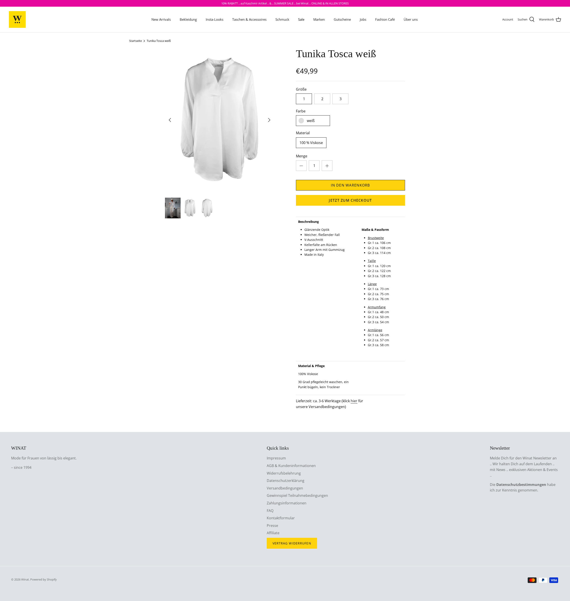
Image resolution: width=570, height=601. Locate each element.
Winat (25, 579)
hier (354, 400)
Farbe (300, 111)
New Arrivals (161, 19)
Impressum (276, 458)
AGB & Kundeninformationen (291, 465)
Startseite (135, 41)
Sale (301, 19)
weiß (311, 120)
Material (303, 132)
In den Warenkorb (350, 185)
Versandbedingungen (285, 488)
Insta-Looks (214, 19)
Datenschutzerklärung (285, 480)
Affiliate (273, 532)
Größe (301, 89)
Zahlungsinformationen (286, 503)
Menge (301, 156)
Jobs (363, 19)
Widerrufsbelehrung (284, 473)
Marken (319, 19)
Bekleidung (188, 19)
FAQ (270, 510)
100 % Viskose (311, 142)
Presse (272, 525)
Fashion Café (385, 19)
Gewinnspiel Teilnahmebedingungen (297, 495)
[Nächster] (269, 120)
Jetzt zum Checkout (350, 200)
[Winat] (17, 19)
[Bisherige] (170, 120)
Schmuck (282, 19)
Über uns (411, 19)
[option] (219, 120)
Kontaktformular (281, 518)
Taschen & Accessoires (249, 19)
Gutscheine (342, 19)
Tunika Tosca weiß (159, 41)
